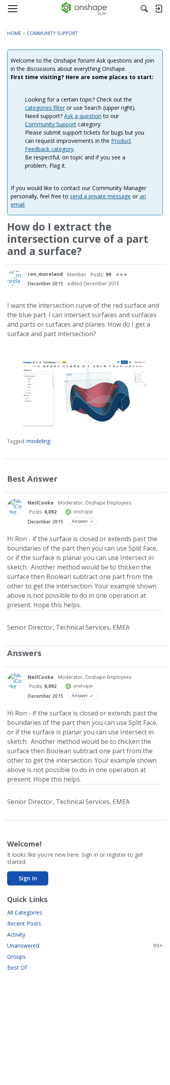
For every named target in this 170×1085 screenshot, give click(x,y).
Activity (16, 934)
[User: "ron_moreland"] (15, 278)
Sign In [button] (28, 878)
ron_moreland (45, 274)
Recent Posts (24, 923)
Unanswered (85, 945)
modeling (38, 441)
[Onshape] (85, 8)
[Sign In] (158, 8)
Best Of (17, 967)
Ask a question (83, 116)
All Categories (24, 912)
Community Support (50, 124)
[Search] (144, 8)
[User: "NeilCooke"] (15, 506)
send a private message (100, 196)
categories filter (45, 107)
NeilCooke (41, 502)
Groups (16, 956)
